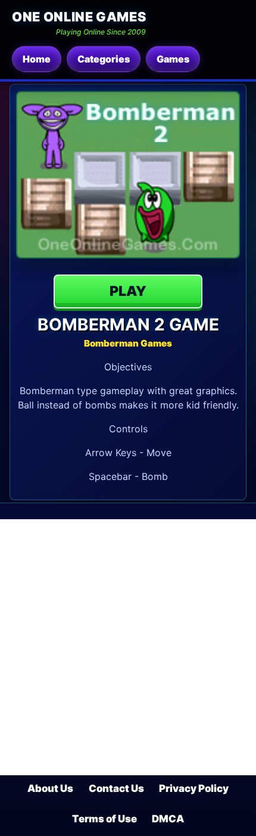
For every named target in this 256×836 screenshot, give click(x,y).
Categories (103, 59)
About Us (50, 788)
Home (37, 59)
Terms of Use (104, 819)
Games (173, 59)
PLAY (128, 291)
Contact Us (116, 788)
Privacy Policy (194, 788)
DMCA (168, 819)
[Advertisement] (128, 647)
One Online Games (79, 16)
